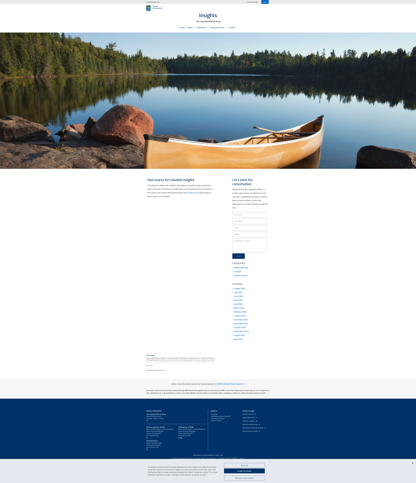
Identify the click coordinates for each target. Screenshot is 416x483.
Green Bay (214, 414)
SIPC (241, 458)
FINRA (234, 458)
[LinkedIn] (181, 438)
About (190, 27)
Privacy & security (248, 414)
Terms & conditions (248, 421)
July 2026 (238, 292)
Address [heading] (214, 411)
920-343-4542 (156, 434)
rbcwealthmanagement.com (153, 2)
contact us (191, 192)
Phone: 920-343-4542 (153, 416)
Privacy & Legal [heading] (248, 411)
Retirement (201, 27)
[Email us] (147, 421)
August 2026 (239, 288)
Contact (232, 27)
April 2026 (238, 304)
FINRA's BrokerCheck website (230, 384)
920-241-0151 (154, 447)
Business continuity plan (250, 424)
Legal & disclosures (248, 418)
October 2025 (240, 327)
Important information (252, 2)
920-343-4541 (188, 434)
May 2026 (238, 300)
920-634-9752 (154, 436)
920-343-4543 (156, 445)
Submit (238, 256)
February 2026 (240, 312)
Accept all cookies (244, 471)
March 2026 (239, 308)
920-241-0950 (186, 436)
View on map (215, 421)
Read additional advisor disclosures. (155, 370)
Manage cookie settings (244, 478)
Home (182, 27)
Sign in (265, 2)
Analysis (237, 271)
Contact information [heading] (154, 411)
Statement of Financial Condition (253, 428)
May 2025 (238, 339)
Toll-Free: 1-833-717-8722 (155, 419)
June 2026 (238, 296)
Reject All (244, 465)
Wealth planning (241, 267)
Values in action (241, 275)
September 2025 (241, 331)
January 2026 (240, 316)
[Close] (412, 463)
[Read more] (149, 365)
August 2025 (239, 335)
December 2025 (241, 319)
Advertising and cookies (250, 431)
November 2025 (241, 323)
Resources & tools (217, 27)
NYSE (227, 458)
